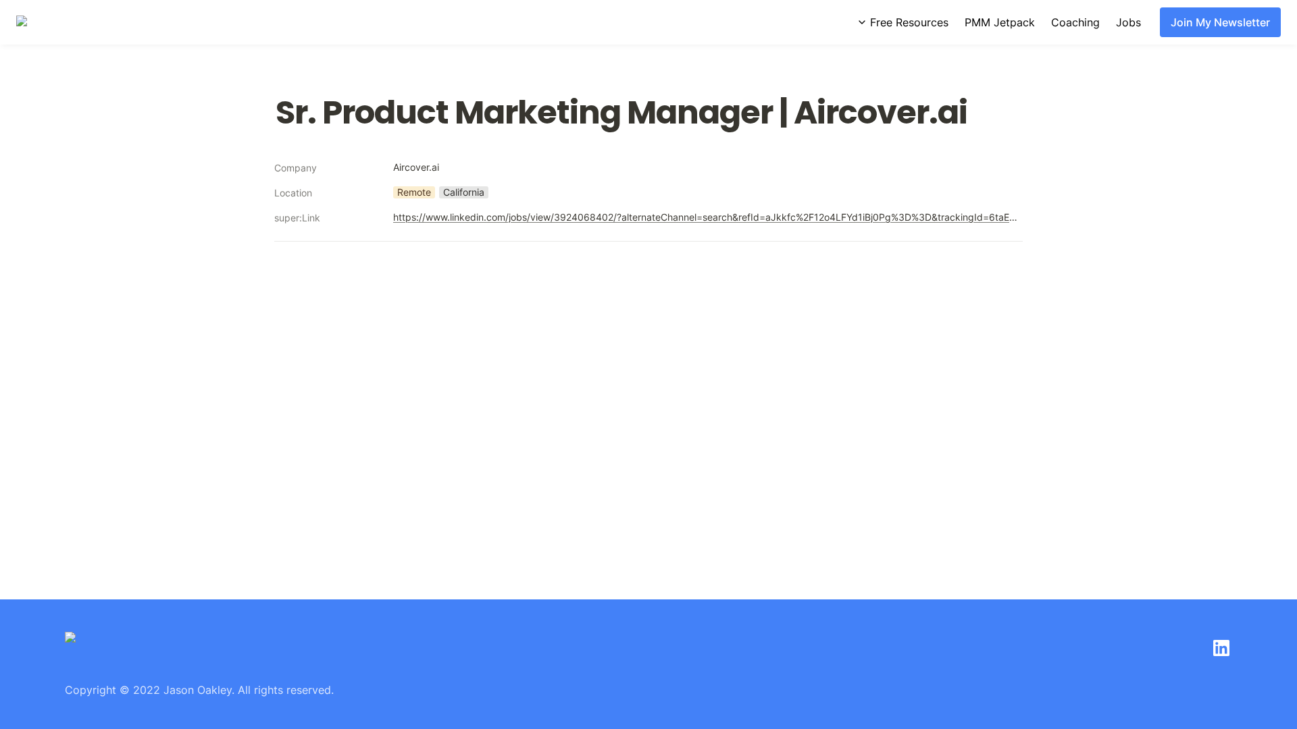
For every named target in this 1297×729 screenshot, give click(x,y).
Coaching (1075, 22)
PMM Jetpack (1000, 22)
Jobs (1128, 22)
